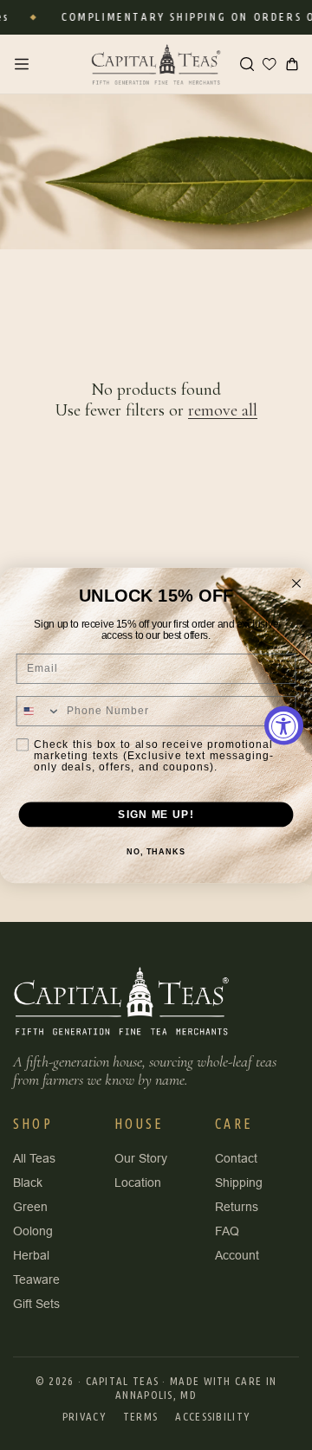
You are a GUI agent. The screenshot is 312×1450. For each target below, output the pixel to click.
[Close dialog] (296, 583)
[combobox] (38, 710)
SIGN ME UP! (155, 814)
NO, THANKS (156, 851)
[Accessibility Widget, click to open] (283, 725)
